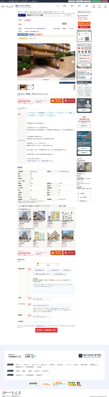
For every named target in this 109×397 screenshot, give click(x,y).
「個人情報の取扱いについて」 (41, 325)
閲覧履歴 (88, 1)
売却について (84, 148)
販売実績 (23, 371)
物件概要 (31, 34)
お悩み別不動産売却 (29, 375)
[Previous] (19, 62)
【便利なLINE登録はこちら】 (33, 161)
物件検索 (72, 1)
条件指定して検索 (84, 364)
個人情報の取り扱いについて (16, 396)
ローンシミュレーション (85, 35)
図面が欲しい (67, 270)
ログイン (8, 396)
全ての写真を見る (67, 82)
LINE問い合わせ (46, 371)
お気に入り (80, 1)
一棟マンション (88, 87)
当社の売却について (19, 375)
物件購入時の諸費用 (29, 367)
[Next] (73, 62)
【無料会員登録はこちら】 (47, 161)
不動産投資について (94, 364)
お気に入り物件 (62, 206)
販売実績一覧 (83, 201)
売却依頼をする (84, 152)
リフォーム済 (80, 95)
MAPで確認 (57, 28)
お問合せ (39, 34)
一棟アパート (80, 87)
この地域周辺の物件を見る (40, 28)
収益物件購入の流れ (19, 367)
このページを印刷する (84, 33)
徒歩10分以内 (88, 93)
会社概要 (82, 193)
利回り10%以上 (88, 90)
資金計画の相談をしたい (60, 274)
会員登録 (30, 371)
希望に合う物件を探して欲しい (42, 274)
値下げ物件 (88, 95)
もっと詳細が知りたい (54, 270)
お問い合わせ (37, 371)
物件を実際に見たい (40, 270)
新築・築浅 (80, 93)
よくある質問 (83, 197)
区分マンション (80, 90)
